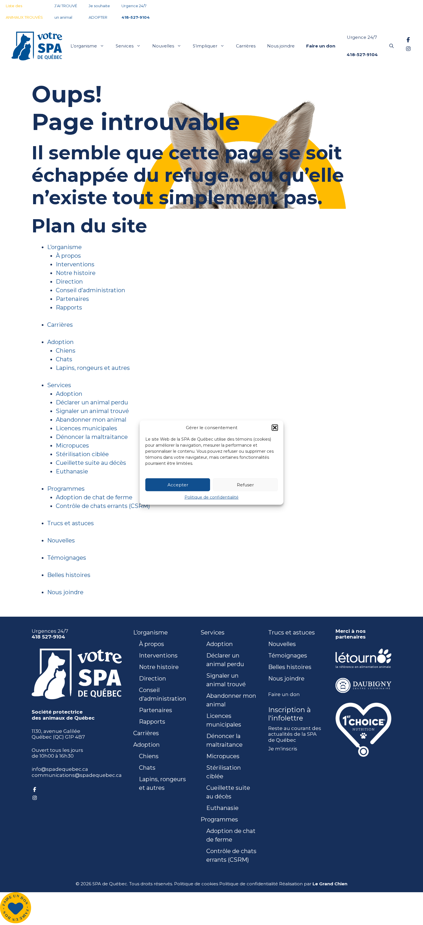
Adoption (60, 342)
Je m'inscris (282, 749)
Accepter (177, 484)
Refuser (245, 484)
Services (125, 46)
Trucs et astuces (70, 523)
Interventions (75, 264)
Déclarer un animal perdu (92, 402)
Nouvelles (163, 46)
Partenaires (72, 298)
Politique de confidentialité (211, 497)
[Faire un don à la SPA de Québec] (15, 921)
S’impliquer (205, 46)
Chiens (65, 350)
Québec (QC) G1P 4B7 (58, 737)
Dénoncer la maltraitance (92, 436)
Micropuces (72, 445)
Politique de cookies (196, 883)
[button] (275, 428)
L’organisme (83, 46)
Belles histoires (68, 575)
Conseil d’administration (90, 290)
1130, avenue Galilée (56, 731)
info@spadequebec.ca (60, 769)
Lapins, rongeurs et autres (93, 367)
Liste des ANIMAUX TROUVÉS (24, 11)
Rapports (69, 307)
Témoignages (66, 557)
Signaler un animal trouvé (92, 411)
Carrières (246, 46)
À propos (68, 255)
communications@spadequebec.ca (77, 775)
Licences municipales (86, 428)
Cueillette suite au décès (91, 462)
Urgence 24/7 (135, 11)
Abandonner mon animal (91, 419)
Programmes (66, 488)
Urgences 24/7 (50, 634)
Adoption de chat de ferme (94, 497)
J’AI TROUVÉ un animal (65, 11)
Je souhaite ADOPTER (99, 11)
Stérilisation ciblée (82, 454)
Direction (69, 281)
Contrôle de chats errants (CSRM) (103, 505)
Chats (64, 359)
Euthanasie (72, 471)
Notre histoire (76, 273)
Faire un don (284, 694)
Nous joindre (281, 46)
